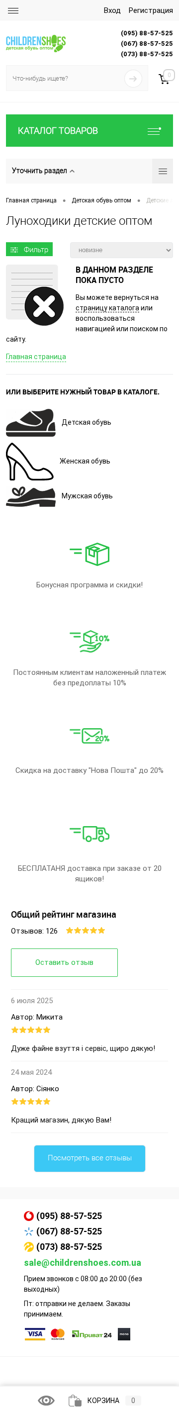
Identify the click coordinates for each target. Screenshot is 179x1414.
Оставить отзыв (64, 962)
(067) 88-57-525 (69, 1231)
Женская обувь (85, 461)
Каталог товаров (58, 130)
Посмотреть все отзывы (90, 1157)
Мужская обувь (87, 496)
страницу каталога (107, 308)
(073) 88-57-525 (69, 1246)
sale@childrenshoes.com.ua (82, 1262)
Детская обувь (86, 422)
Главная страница (36, 357)
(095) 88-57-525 (69, 1216)
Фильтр (36, 249)
